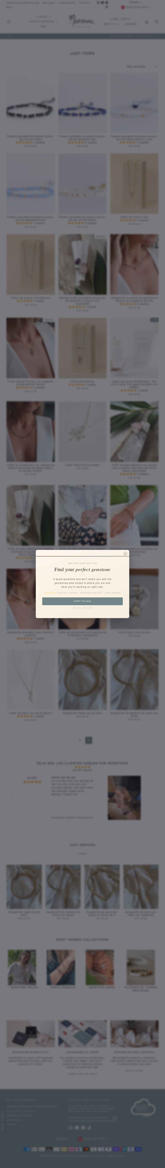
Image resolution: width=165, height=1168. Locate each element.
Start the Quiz (82, 601)
